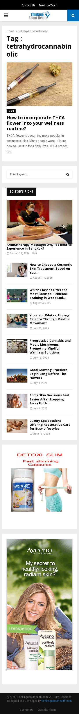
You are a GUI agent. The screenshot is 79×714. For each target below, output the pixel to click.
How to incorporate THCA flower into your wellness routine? (36, 123)
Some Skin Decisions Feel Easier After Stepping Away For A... (49, 399)
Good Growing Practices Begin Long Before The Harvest (49, 374)
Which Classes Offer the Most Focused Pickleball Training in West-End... (49, 294)
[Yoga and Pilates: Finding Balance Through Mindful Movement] (17, 321)
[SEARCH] (67, 174)
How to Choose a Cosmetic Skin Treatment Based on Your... (51, 268)
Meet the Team (48, 5)
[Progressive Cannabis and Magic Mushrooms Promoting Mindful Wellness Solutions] (17, 346)
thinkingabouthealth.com (56, 700)
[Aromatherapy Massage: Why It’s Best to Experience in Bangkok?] (39, 222)
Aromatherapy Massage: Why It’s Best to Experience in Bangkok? (39, 246)
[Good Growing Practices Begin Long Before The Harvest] (17, 375)
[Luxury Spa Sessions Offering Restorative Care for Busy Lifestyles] (17, 426)
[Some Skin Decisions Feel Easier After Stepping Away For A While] (17, 401)
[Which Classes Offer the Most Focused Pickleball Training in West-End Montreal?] (17, 295)
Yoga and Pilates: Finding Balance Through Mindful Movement (50, 319)
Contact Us (28, 5)
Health (11, 111)
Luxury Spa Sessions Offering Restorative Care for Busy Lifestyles (50, 425)
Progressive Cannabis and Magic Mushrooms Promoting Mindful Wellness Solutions (50, 346)
